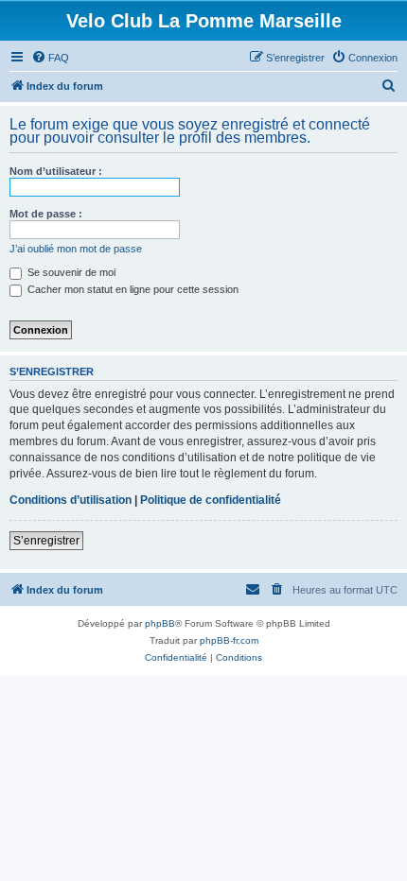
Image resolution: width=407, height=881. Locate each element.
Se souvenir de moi (70, 272)
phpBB (160, 623)
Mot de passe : (45, 213)
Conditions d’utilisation (70, 500)
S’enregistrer (46, 540)
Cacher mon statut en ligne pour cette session (132, 289)
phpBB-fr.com (229, 640)
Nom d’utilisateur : (55, 171)
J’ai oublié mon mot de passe (75, 248)
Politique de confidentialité (210, 500)
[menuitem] (50, 57)
